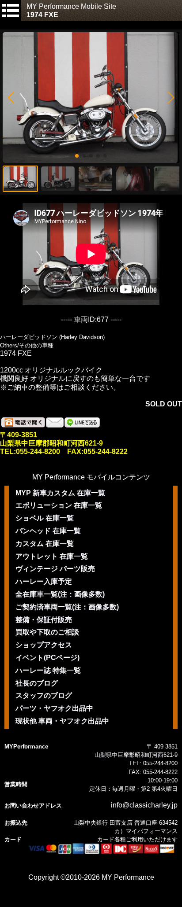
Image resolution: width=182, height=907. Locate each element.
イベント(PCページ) (47, 657)
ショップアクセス (43, 645)
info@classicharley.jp (144, 805)
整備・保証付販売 (43, 619)
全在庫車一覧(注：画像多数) (60, 594)
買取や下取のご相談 (47, 632)
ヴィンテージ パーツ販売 (55, 568)
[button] (11, 98)
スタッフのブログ (43, 695)
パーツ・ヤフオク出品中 (54, 708)
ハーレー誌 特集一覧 (48, 670)
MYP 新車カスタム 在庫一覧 (60, 493)
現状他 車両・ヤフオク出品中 (62, 721)
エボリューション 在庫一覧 (58, 505)
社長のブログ (36, 683)
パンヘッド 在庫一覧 (48, 531)
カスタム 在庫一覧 (44, 543)
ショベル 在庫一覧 (44, 518)
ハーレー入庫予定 (43, 581)
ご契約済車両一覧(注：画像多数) (67, 607)
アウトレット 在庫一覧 (51, 556)
